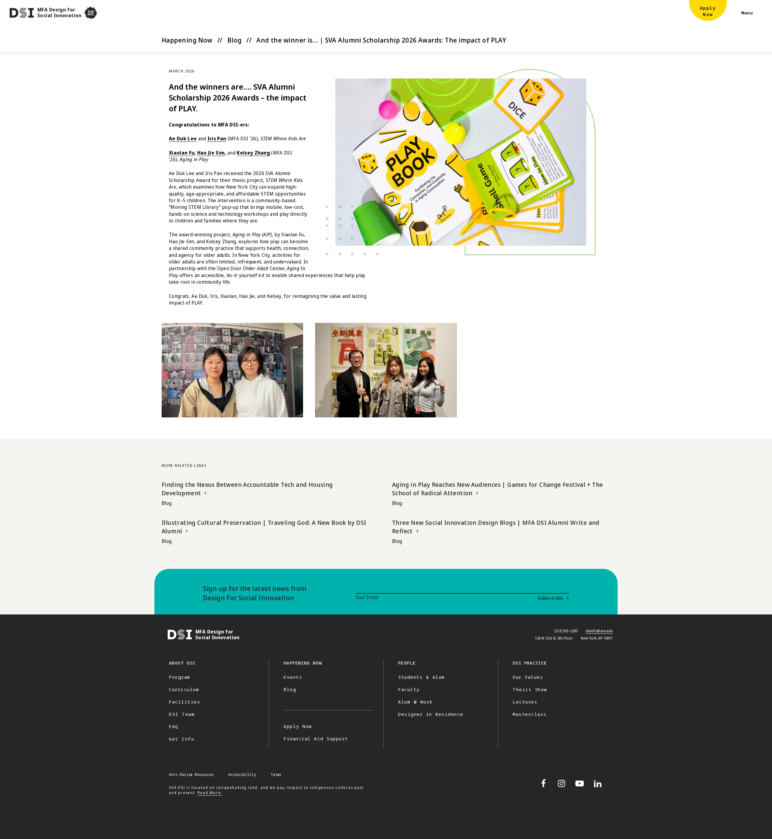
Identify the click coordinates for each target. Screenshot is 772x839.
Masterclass (530, 714)
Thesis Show (530, 689)
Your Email (367, 597)
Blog (234, 39)
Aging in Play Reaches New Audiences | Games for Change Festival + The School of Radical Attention (497, 488)
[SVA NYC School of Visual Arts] (90, 13)
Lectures (525, 702)
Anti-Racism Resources (191, 774)
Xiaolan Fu (182, 152)
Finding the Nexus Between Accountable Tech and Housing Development (247, 488)
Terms (276, 774)
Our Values (528, 677)
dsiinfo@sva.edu (599, 630)
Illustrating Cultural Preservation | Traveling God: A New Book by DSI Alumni (264, 526)
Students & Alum (421, 677)
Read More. (210, 792)
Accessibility (242, 774)
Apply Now (297, 726)
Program (179, 677)
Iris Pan (216, 138)
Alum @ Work (415, 702)
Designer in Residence (431, 714)
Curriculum (184, 689)
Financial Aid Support (315, 738)
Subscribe (550, 598)
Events (292, 677)
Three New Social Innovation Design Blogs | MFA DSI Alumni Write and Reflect (496, 526)
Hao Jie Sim (211, 152)
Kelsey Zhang (253, 152)
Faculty (409, 689)
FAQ (174, 726)
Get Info (181, 739)
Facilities (184, 702)
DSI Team (182, 714)
